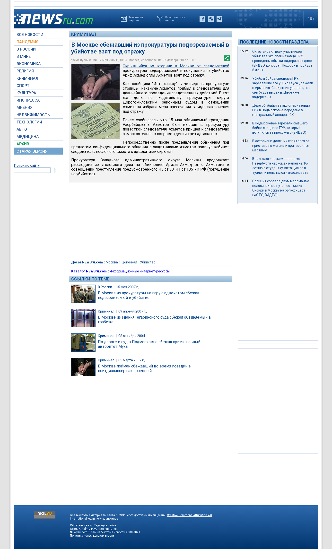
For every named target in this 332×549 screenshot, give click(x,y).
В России (105, 287)
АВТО (22, 129)
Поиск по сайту (27, 165)
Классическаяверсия (175, 19)
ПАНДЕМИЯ (27, 42)
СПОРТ (23, 85)
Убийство (148, 262)
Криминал (83, 34)
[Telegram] (219, 19)
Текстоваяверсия (136, 19)
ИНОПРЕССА (28, 100)
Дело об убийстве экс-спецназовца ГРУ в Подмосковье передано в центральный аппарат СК (281, 110)
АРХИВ (23, 144)
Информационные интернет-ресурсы (140, 271)
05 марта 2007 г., (131, 360)
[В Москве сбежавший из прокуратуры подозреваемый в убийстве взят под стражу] (95, 82)
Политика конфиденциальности (92, 535)
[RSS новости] (211, 19)
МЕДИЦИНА (28, 136)
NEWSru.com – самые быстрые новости (97, 532)
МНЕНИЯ (25, 107)
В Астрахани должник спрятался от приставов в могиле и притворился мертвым (281, 145)
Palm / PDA (89, 529)
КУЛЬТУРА (26, 93)
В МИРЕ (24, 56)
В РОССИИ (26, 49)
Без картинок (108, 529)
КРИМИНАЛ (27, 78)
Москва (112, 262)
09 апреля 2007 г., (132, 311)
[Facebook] (202, 19)
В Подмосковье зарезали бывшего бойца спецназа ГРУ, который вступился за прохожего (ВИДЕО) (280, 127)
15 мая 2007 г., (127, 287)
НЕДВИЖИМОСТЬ (33, 115)
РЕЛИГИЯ (25, 71)
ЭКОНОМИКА (29, 63)
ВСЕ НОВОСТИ (30, 34)
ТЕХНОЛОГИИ (29, 122)
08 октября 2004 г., (133, 336)
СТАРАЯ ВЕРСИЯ (32, 151)
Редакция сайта (105, 525)
